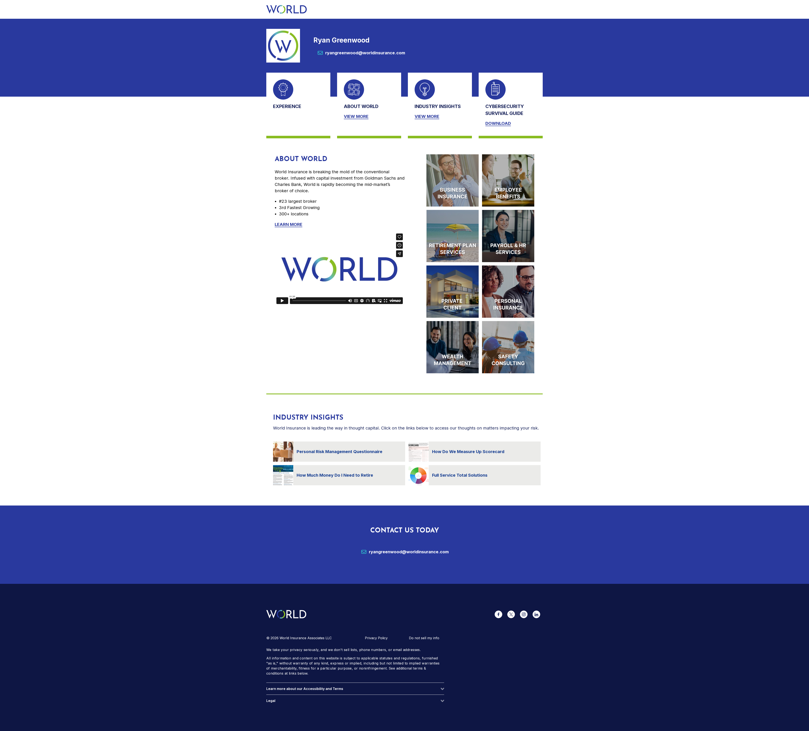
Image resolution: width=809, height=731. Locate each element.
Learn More (288, 224)
